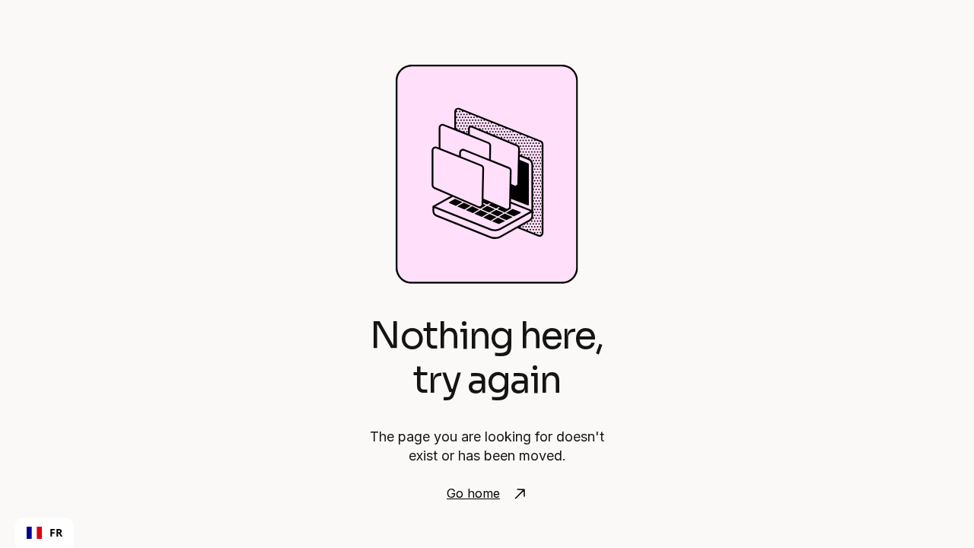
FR (55, 532)
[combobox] (44, 533)
